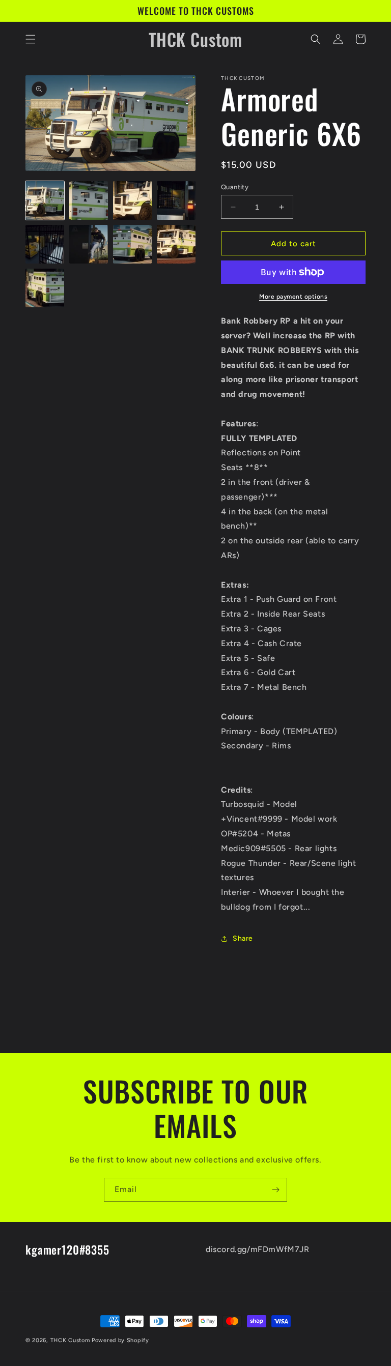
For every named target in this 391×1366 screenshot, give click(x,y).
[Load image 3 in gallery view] (132, 200)
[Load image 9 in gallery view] (44, 288)
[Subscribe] (275, 1190)
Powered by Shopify (120, 1340)
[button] (30, 39)
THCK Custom (70, 1340)
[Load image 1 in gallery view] (44, 200)
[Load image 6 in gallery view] (88, 244)
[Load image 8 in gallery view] (176, 244)
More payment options (293, 296)
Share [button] (243, 938)
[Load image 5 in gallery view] (44, 244)
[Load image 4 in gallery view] (176, 200)
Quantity (234, 187)
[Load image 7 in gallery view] (132, 244)
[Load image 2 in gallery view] (88, 200)
